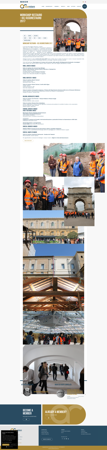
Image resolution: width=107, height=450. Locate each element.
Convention (36, 393)
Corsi (24, 35)
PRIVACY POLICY (19, 442)
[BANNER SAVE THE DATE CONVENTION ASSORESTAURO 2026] (27, 392)
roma (34, 38)
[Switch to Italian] (83, 2)
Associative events (44, 393)
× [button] (16, 431)
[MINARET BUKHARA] (60, 393)
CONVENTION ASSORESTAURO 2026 (41, 392)
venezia (30, 38)
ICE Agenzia (44, 38)
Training (74, 398)
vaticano (39, 38)
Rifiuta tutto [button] (13, 444)
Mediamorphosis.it (55, 448)
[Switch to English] (85, 2)
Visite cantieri (36, 35)
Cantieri (25, 38)
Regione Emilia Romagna (27, 40)
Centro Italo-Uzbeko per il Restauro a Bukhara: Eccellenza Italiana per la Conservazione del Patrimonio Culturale (75, 392)
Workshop (29, 35)
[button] (22, 393)
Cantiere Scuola (74, 396)
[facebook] (21, 2)
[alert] (9, 439)
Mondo (71, 397)
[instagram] (23, 2)
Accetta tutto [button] (5, 444)
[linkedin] (27, 2)
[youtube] (25, 2)
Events (39, 393)
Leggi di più (10, 440)
